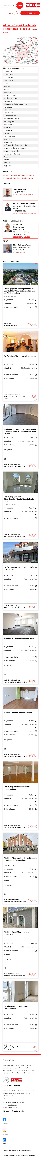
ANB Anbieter (12, 1155)
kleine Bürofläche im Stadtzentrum (18, 713)
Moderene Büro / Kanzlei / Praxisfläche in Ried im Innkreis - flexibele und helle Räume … (20, 431)
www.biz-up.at (12, 1105)
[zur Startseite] (12, 5)
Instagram (6, 1134)
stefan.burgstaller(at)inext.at (23, 194)
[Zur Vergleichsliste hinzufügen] (35, 324)
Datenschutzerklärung (29, 1155)
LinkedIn (5, 1143)
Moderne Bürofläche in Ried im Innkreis (20, 638)
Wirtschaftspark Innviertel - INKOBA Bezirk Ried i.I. (19, 27)
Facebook (5, 1124)
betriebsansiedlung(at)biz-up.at (15, 1102)
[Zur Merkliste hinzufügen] (32, 324)
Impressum (5, 1155)
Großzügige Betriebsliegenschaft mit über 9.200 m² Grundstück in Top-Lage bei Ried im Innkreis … (20, 291)
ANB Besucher (19, 1155)
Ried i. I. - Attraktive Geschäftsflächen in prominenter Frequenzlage (20, 859)
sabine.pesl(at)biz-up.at (21, 237)
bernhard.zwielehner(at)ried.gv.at (24, 213)
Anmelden (29, 13)
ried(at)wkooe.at (19, 252)
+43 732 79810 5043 (11, 1107)
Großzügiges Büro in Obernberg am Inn (20, 356)
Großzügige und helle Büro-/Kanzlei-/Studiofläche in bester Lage (19, 499)
